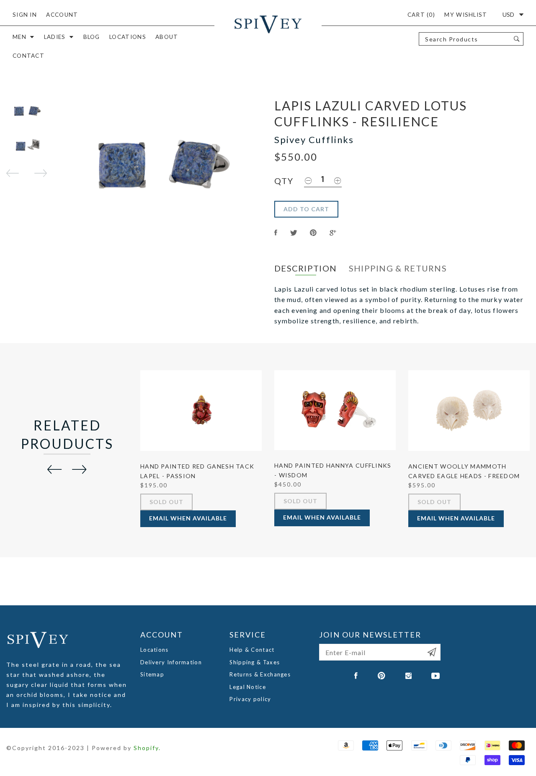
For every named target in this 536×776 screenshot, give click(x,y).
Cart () (421, 14)
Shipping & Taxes (254, 662)
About (166, 36)
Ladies (55, 36)
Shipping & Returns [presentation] (398, 268)
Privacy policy (250, 699)
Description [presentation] (305, 268)
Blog (91, 36)
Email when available (188, 518)
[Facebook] (356, 676)
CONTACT (28, 55)
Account (62, 14)
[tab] (305, 268)
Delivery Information (171, 662)
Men (19, 36)
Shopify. (147, 747)
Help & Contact (251, 649)
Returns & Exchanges (260, 674)
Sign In (25, 14)
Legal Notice (247, 687)
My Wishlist (465, 14)
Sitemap (152, 674)
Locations (127, 36)
